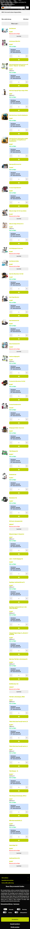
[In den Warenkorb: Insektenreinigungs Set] (18, 376)
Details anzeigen (15, 927)
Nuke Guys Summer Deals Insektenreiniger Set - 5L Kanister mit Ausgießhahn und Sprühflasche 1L (18, 140)
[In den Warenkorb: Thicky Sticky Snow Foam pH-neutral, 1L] (18, 766)
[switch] (5, 909)
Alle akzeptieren (15, 919)
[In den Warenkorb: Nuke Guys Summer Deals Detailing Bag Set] (18, 133)
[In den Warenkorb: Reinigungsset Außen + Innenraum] (18, 446)
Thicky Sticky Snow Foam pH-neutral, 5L (18, 721)
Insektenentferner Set (14, 858)
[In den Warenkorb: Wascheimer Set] (18, 516)
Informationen (5, 877)
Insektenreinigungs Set (14, 356)
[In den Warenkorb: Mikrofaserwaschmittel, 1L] (18, 840)
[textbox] (13, 8)
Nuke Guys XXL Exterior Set (15, 164)
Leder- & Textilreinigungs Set (16, 558)
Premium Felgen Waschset (15, 187)
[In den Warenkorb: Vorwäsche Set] (18, 492)
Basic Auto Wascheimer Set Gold (16, 273)
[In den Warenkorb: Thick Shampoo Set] (18, 469)
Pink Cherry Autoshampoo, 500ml (17, 696)
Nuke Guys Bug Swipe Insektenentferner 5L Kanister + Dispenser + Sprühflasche (18, 65)
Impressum (16, 904)
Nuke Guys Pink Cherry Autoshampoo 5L (18, 659)
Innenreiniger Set (13, 845)
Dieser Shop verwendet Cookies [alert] (15, 886)
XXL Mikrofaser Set (13, 683)
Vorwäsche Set (12, 474)
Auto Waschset (12, 28)
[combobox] (13, 7)
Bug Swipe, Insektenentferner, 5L (17, 582)
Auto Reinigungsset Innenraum (16, 248)
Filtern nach (14, 23)
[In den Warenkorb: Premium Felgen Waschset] (18, 206)
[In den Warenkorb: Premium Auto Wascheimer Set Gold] (18, 399)
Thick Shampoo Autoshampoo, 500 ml (17, 795)
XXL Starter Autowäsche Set (15, 521)
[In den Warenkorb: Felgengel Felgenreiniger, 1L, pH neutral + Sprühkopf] (18, 654)
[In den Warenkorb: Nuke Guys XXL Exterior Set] (18, 182)
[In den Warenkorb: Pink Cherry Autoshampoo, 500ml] (18, 716)
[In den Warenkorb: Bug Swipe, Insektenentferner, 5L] (18, 601)
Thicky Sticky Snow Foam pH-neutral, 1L (18, 746)
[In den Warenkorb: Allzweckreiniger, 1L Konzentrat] (18, 553)
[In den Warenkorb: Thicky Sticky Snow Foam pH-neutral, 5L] (18, 741)
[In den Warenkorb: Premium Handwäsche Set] (18, 422)
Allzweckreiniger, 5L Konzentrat (16, 223)
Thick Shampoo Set (13, 451)
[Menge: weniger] (10, 56)
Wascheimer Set (13, 497)
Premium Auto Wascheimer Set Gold (17, 381)
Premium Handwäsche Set (15, 404)
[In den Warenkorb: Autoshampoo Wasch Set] (18, 59)
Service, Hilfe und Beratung (8, 882)
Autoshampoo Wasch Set (14, 41)
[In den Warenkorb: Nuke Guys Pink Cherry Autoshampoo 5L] (18, 678)
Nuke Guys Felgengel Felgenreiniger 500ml (18, 90)
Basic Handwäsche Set (14, 320)
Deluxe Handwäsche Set (14, 343)
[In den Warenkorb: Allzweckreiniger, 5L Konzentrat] (18, 243)
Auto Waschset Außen (14, 261)
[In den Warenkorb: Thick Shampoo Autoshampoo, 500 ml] (18, 815)
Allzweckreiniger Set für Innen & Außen (17, 210)
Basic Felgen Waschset (14, 297)
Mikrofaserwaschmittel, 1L (15, 820)
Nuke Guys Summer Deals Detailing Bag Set (18, 115)
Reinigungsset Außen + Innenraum (16, 427)
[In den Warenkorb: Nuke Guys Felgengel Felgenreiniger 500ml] (18, 110)
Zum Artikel (19, 36)
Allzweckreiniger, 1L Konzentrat (16, 534)
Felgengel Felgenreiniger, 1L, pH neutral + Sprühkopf (18, 633)
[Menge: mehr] (26, 56)
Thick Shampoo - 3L (13, 771)
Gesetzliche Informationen (7, 880)
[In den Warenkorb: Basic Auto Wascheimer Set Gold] (18, 292)
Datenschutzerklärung (7, 904)
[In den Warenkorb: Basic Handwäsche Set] (18, 338)
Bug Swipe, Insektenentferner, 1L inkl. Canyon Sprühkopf (18, 607)
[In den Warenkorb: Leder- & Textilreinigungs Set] (18, 577)
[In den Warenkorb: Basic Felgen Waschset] (18, 315)
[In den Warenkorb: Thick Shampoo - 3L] (18, 790)
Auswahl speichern (15, 924)
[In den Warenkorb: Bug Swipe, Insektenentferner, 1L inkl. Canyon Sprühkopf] (18, 628)
